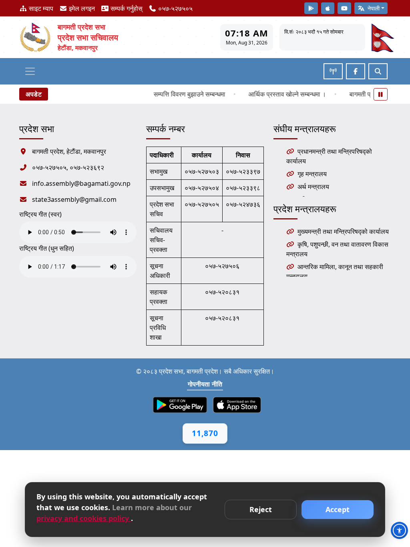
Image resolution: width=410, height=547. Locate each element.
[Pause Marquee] (381, 94)
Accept (338, 509)
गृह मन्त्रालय (312, 173)
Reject (260, 509)
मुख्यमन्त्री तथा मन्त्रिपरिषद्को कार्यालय (343, 231)
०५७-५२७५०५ (175, 8)
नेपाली (373, 8)
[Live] (333, 71)
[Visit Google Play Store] (311, 8)
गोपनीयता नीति (205, 384)
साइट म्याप (40, 8)
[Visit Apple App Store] (328, 8)
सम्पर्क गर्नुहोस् (126, 8)
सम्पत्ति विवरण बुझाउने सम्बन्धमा (184, 94)
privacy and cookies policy (83, 518)
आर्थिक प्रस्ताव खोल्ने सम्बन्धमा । (282, 94)
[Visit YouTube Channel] (344, 8)
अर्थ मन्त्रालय (313, 186)
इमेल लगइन (81, 8)
